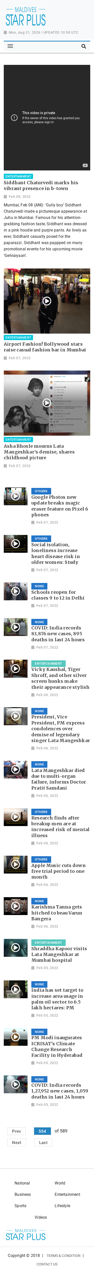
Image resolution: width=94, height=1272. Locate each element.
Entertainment (67, 1194)
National (22, 1183)
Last (43, 1142)
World (60, 1183)
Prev (16, 1130)
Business (23, 1194)
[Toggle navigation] (10, 46)
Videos (41, 1217)
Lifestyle (62, 1205)
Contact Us (47, 1264)
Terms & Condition (64, 1256)
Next (16, 1142)
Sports (20, 1205)
